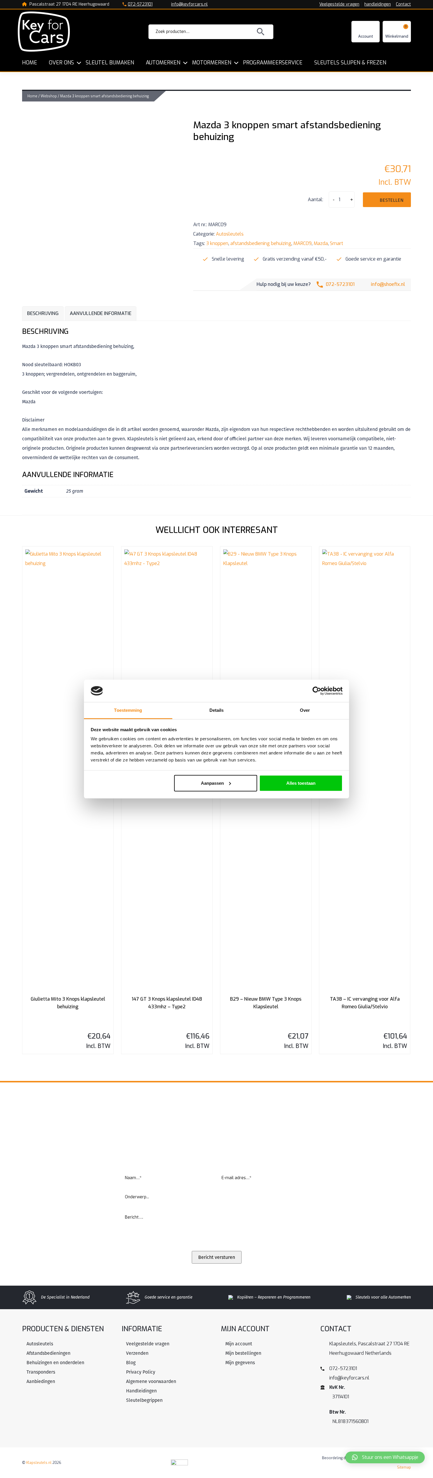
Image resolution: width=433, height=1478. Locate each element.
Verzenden (137, 1353)
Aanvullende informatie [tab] (100, 313)
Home (32, 96)
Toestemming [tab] (128, 710)
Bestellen (392, 200)
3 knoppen (217, 243)
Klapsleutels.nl (39, 1462)
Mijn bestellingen (243, 1353)
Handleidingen (141, 1391)
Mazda (321, 243)
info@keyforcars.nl (189, 4)
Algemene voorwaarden (151, 1381)
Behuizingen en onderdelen (55, 1362)
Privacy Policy (140, 1372)
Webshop (49, 96)
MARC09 (302, 243)
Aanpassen (212, 783)
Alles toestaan (300, 783)
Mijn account (238, 1344)
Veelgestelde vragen (339, 4)
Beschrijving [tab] (43, 313)
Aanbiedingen (41, 1381)
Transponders (41, 1372)
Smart (336, 243)
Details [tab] (216, 710)
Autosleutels (230, 234)
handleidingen (377, 4)
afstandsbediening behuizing (260, 243)
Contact (403, 4)
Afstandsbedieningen (48, 1353)
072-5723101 (140, 4)
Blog (130, 1362)
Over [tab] (305, 710)
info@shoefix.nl (388, 284)
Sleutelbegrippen (144, 1400)
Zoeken (261, 32)
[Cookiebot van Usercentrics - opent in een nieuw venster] (317, 690)
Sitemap (404, 1467)
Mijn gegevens (240, 1362)
